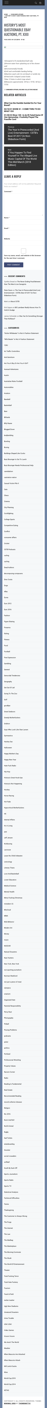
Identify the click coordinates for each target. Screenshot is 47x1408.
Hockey (7, 790)
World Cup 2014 (10, 1384)
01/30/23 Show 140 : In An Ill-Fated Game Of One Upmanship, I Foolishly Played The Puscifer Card (23, 117)
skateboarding (9, 1144)
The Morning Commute (12, 1252)
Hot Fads (7, 802)
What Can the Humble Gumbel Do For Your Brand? (22, 104)
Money (6, 934)
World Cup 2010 (10, 1378)
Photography (8, 1018)
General (7, 670)
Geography (8, 682)
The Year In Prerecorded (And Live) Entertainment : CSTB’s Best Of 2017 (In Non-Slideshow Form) (22, 292)
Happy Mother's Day (11, 754)
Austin (6, 375)
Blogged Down (9, 429)
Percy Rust (8, 1012)
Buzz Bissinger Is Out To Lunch (15, 459)
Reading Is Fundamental (12, 1084)
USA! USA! (8, 1324)
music (6, 940)
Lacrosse (7, 850)
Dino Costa (8, 579)
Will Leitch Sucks (10, 1366)
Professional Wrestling (12, 1060)
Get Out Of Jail (9, 688)
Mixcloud (7, 910)
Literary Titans (9, 868)
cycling (6, 561)
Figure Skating (9, 622)
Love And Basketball (11, 874)
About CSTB (14, 301)
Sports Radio (8, 1180)
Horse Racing (9, 796)
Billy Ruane (8, 423)
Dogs (6, 586)
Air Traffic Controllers (12, 351)
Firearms (7, 628)
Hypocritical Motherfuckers (14, 808)
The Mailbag (8, 1240)
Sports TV (7, 1186)
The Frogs (7, 1222)
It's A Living (8, 826)
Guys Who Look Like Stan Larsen (16, 730)
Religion (7, 1108)
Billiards (7, 417)
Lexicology (8, 862)
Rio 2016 (7, 1114)
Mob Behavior (9, 922)
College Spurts (9, 519)
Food (6, 646)
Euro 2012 (7, 604)
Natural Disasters (10, 952)
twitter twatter (9, 1300)
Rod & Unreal (8, 1126)
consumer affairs (12, 89)
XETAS (6, 1390)
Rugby (6, 1132)
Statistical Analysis (11, 1192)
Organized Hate (9, 1000)
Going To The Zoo (10, 694)
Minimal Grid (10, 1403)
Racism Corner (9, 1072)
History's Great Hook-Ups (13, 778)
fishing (6, 634)
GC (24, 39)
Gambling (7, 664)
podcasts (7, 1036)
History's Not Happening (13, 784)
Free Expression (10, 658)
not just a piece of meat (12, 982)
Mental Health (9, 892)
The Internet (8, 1228)
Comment (8, 192)
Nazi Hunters (9, 958)
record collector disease (28, 89)
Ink (5, 814)
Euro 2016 (7, 610)
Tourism (7, 1288)
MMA (6, 916)
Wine (6, 1372)
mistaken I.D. (9, 904)
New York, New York (11, 964)
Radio (6, 1078)
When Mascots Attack (12, 1360)
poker (6, 1042)
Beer (5, 411)
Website (7, 239)
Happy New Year (10, 760)
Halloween (8, 748)
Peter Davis (8, 290)
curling (6, 555)
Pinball (6, 1024)
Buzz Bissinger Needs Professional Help (18, 465)
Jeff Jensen (8, 838)
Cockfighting (8, 513)
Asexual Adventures (11, 369)
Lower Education (10, 880)
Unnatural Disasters (11, 1312)
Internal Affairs (9, 820)
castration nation (10, 477)
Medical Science (10, 886)
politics (7, 1048)
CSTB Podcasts (9, 549)
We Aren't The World (11, 1342)
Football (7, 652)
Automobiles (8, 387)
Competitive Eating (11, 525)
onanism (7, 994)
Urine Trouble (9, 1318)
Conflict (7, 531)
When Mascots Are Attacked (14, 1354)
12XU (6, 345)
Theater (7, 1270)
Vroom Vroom (9, 1336)
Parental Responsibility (12, 1006)
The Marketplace (10, 1246)
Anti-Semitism (9, 357)
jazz (5, 832)
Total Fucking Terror (11, 1276)
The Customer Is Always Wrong (15, 1216)
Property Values (10, 1066)
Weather (7, 1348)
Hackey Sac (8, 742)
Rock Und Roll (9, 1120)
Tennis (6, 1204)
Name (7, 218)
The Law (7, 1234)
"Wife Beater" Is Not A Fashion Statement (19, 339)
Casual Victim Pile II (11, 483)
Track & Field (8, 1294)
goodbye (7, 706)
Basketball (8, 405)
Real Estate (8, 1090)
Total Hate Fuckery (11, 1282)
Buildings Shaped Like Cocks (14, 453)
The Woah (7, 1258)
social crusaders (10, 1156)
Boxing (6, 447)
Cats (5, 489)
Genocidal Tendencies (12, 676)
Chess (6, 495)
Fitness (6, 640)
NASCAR (7, 946)
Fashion (7, 616)
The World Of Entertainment (14, 1264)
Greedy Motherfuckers (12, 718)
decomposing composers (13, 573)
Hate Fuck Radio (10, 766)
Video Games (9, 1330)
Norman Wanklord (10, 976)
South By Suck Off (10, 1168)
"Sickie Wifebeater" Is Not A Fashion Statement (21, 333)
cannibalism (8, 471)
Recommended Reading (12, 1096)
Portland (7, 1054)
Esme (6, 598)
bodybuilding (8, 435)
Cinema (7, 501)
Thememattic (25, 1403)
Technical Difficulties (11, 1198)
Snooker (7, 1150)
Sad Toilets (8, 1138)
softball (7, 1162)
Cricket (6, 543)
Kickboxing (8, 844)
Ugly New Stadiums (11, 1306)
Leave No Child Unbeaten (13, 856)
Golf (5, 700)
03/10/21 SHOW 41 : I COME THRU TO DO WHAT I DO (22, 110)
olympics (7, 988)
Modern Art (8, 928)
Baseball (7, 399)
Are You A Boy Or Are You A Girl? (16, 363)
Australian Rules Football (13, 381)
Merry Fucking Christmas (13, 898)
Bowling (7, 441)
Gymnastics (8, 736)
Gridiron (7, 724)
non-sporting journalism (12, 970)
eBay (6, 592)
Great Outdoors (9, 712)
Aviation (7, 393)
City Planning (9, 507)
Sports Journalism (10, 1174)
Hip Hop (7, 772)
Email (6, 228)
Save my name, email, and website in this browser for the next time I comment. (22, 257)
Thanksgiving (9, 1210)
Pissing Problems (10, 1030)
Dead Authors (9, 567)
